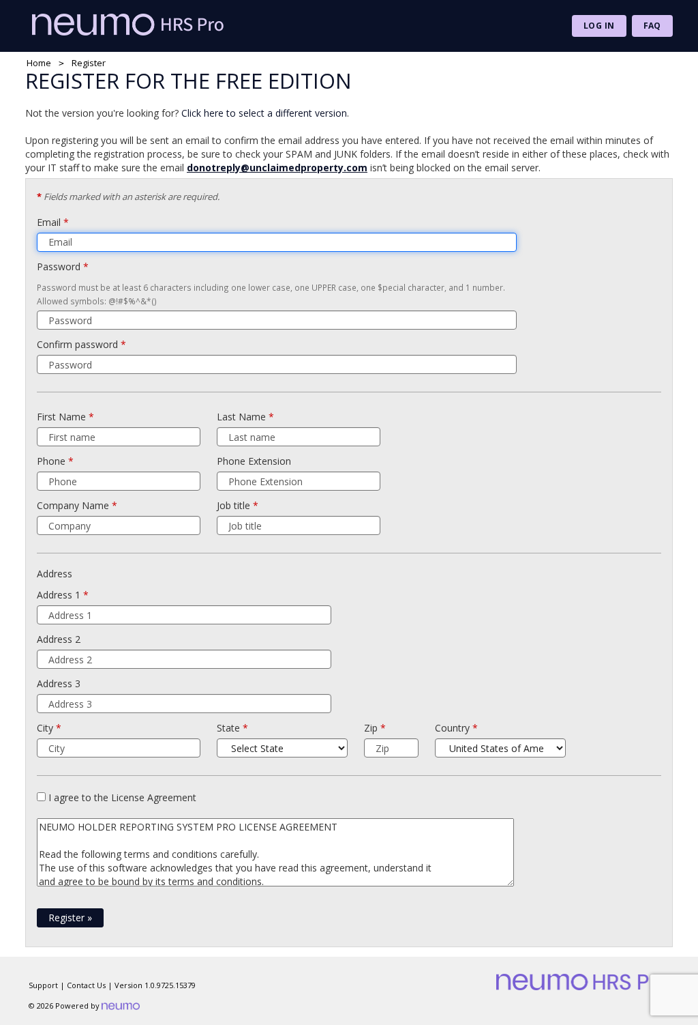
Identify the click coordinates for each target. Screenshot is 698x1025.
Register (70, 917)
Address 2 (58, 639)
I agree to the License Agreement (122, 797)
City (45, 727)
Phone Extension (254, 460)
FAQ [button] (652, 25)
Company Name (73, 505)
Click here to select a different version (264, 112)
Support (43, 985)
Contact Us (86, 985)
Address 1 (58, 594)
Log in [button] (599, 25)
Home (39, 63)
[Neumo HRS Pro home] (131, 24)
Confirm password (77, 344)
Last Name (241, 416)
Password (58, 266)
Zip (371, 727)
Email (49, 222)
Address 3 (58, 683)
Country (452, 727)
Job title (233, 505)
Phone (51, 460)
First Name (61, 416)
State (228, 727)
